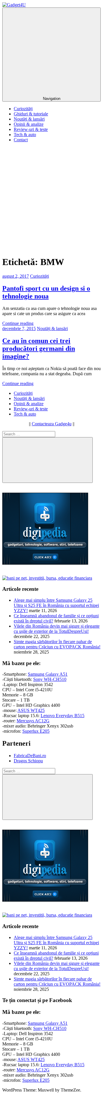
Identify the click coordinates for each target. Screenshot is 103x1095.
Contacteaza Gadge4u (52, 423)
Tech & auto (25, 134)
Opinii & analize (28, 124)
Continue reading (17, 323)
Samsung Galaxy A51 (48, 674)
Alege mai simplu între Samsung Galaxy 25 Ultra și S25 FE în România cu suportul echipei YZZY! (56, 605)
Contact (21, 139)
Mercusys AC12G (33, 720)
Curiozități (23, 108)
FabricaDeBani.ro (30, 755)
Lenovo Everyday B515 (62, 715)
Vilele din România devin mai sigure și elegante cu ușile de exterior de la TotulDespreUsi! (57, 629)
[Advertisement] (51, 199)
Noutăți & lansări (29, 119)
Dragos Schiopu (28, 760)
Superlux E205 (35, 731)
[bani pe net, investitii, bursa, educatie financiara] (47, 578)
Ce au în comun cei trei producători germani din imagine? (38, 348)
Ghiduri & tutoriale (31, 113)
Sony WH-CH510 (49, 679)
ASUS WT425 (31, 710)
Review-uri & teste (31, 129)
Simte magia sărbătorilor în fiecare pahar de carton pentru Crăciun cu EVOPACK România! (57, 644)
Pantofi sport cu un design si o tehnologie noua (46, 292)
